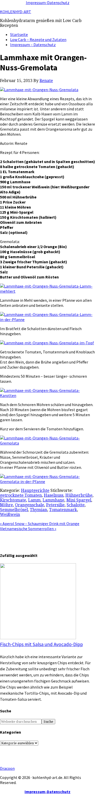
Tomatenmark (63, 509)
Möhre (6, 504)
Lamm (34, 500)
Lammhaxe (53, 500)
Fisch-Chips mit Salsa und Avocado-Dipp (41, 644)
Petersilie (55, 504)
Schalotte (76, 504)
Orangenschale (29, 504)
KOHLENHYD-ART (15, 11)
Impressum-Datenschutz (47, 2)
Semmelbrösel (14, 509)
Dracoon (7, 768)
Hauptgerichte (35, 490)
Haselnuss (53, 495)
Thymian (38, 509)
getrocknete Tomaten (21, 495)
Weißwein (10, 514)
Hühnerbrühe (78, 495)
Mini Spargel (78, 500)
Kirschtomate (13, 500)
